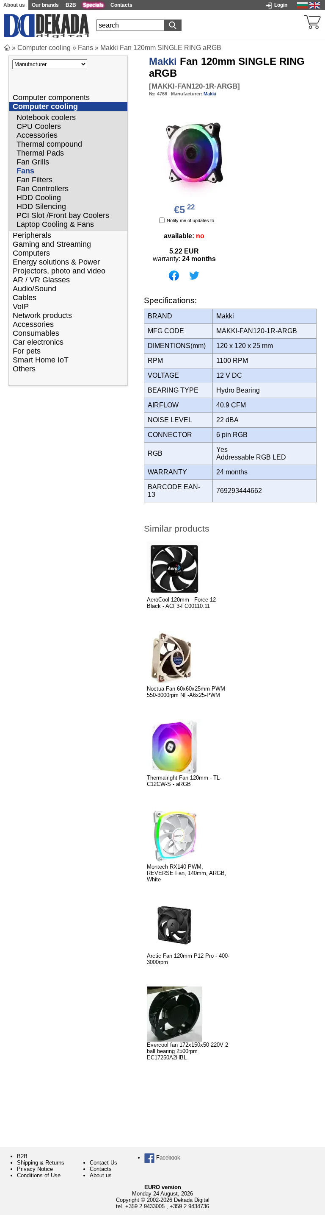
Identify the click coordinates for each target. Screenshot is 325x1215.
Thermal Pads (40, 153)
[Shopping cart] (312, 21)
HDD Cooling (39, 197)
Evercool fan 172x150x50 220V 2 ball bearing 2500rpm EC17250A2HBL (187, 1051)
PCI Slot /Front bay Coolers (63, 215)
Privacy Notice (35, 1169)
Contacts (101, 1169)
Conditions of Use (39, 1175)
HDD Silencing (41, 206)
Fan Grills (33, 162)
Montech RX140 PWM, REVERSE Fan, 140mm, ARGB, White (186, 873)
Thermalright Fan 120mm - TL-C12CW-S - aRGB (184, 781)
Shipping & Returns (40, 1162)
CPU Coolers (39, 126)
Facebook (167, 1157)
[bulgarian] (302, 4)
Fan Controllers (43, 188)
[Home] (7, 47)
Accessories (37, 135)
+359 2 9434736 (189, 1206)
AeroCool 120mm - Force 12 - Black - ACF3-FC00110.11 (183, 602)
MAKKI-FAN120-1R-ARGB (194, 86)
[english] (314, 4)
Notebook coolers (46, 117)
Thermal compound (49, 144)
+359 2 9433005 (145, 1206)
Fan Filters (34, 180)
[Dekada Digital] (46, 25)
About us (101, 1175)
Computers (31, 253)
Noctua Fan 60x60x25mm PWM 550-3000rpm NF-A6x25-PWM (186, 692)
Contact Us (103, 1162)
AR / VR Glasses (41, 280)
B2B (22, 1156)
